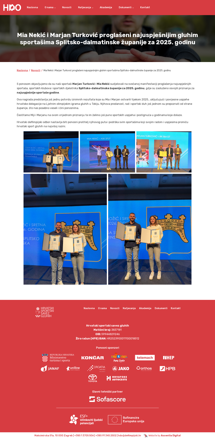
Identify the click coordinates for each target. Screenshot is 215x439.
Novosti (66, 7)
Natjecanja (84, 7)
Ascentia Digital (171, 435)
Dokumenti (125, 7)
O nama (49, 7)
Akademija (106, 7)
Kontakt (145, 7)
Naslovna (32, 7)
